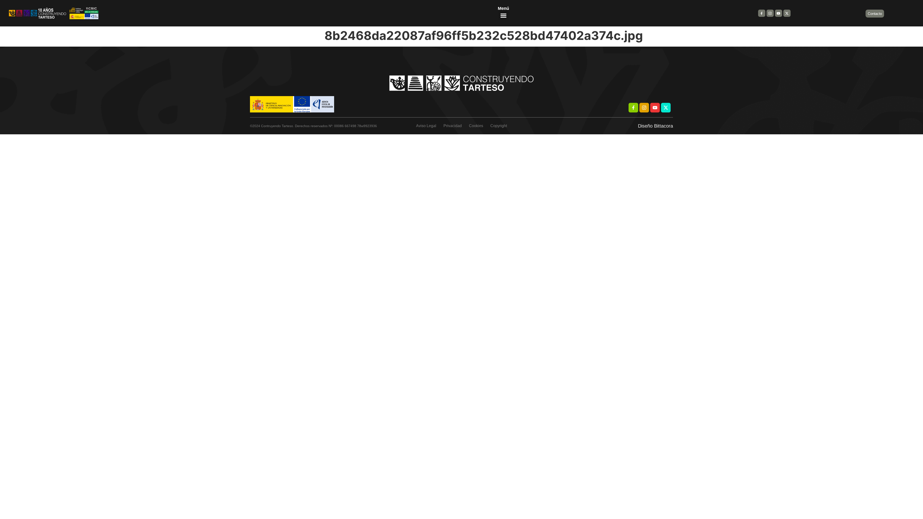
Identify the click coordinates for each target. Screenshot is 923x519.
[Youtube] (778, 13)
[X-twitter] (787, 13)
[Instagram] (770, 13)
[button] (503, 15)
